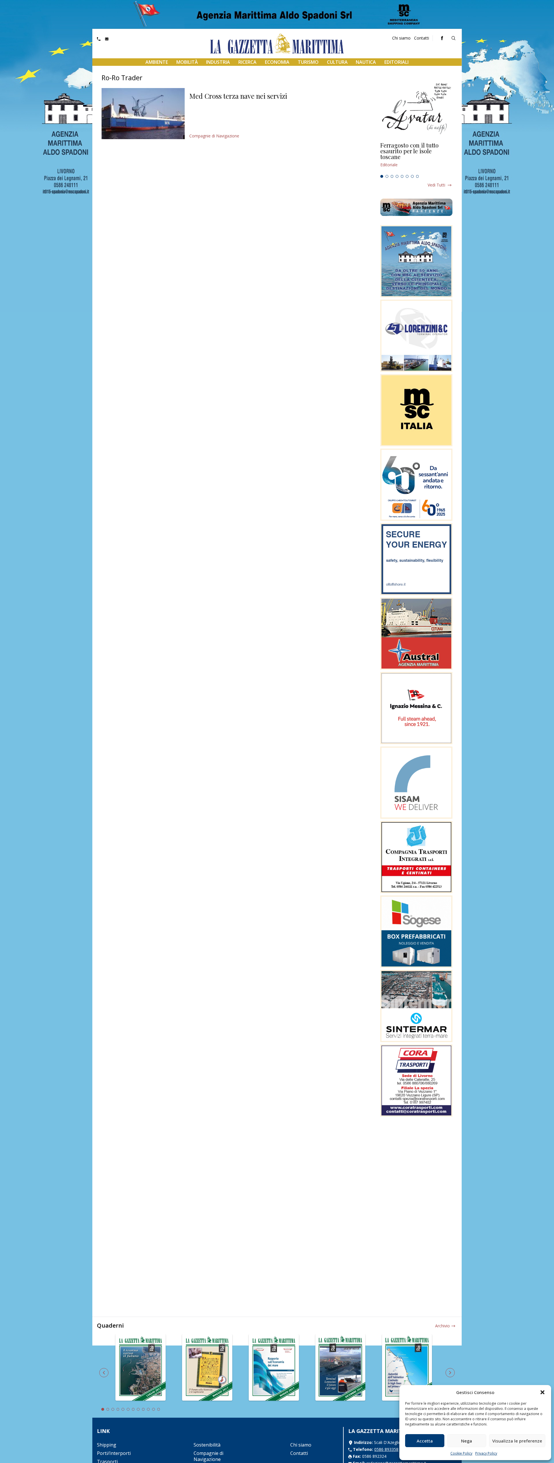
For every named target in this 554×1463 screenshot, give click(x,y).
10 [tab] (148, 1409)
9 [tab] (143, 1409)
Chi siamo (401, 38)
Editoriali (396, 62)
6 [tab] (407, 176)
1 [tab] (381, 176)
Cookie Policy (461, 1453)
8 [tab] (417, 176)
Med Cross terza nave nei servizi (238, 95)
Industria (218, 62)
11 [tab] (153, 1409)
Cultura (337, 62)
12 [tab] (158, 1409)
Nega (466, 1441)
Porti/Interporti (114, 1453)
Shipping (106, 1445)
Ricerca (247, 62)
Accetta (425, 1441)
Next (450, 1372)
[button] (542, 1392)
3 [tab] (392, 176)
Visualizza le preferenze (517, 1441)
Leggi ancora (416, 157)
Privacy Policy (486, 1453)
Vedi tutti (436, 185)
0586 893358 (386, 1449)
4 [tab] (397, 176)
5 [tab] (402, 176)
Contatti (421, 38)
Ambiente (156, 62)
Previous (103, 1372)
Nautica (366, 62)
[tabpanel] (416, 157)
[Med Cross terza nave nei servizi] (143, 113)
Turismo (308, 62)
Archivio (442, 1325)
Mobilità (187, 62)
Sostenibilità (207, 1445)
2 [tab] (386, 176)
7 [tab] (412, 176)
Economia (277, 62)
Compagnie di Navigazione (214, 136)
